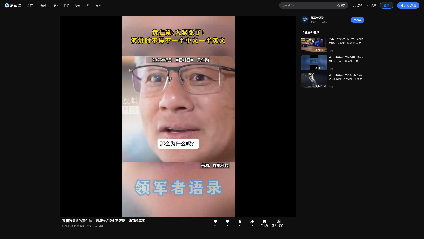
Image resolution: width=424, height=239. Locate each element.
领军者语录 (317, 17)
